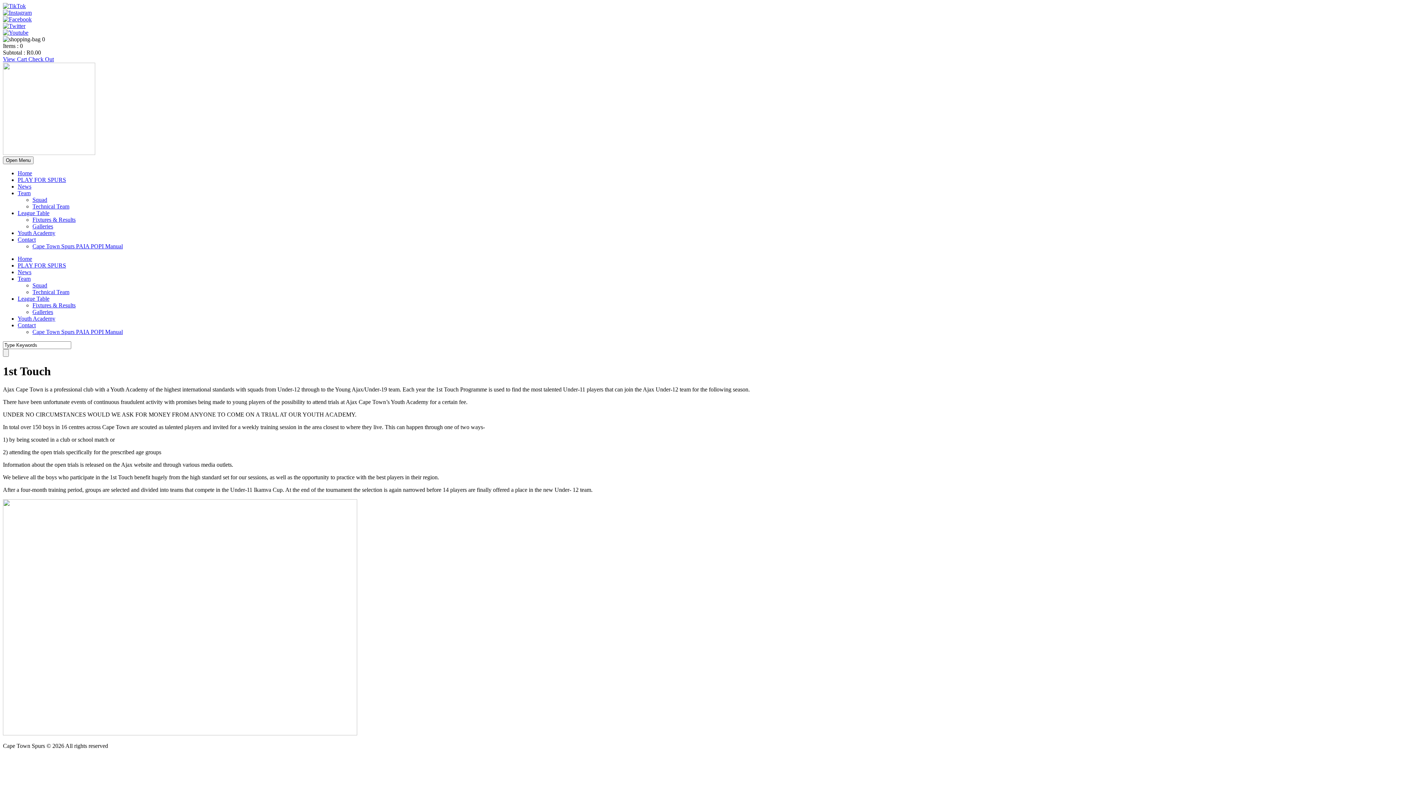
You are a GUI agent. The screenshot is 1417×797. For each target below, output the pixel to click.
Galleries (42, 226)
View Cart (15, 59)
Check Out (41, 59)
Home (25, 173)
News (24, 186)
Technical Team (50, 206)
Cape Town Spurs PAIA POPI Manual (77, 246)
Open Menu (18, 160)
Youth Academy (36, 233)
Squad (39, 200)
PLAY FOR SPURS (42, 180)
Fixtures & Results (54, 220)
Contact (27, 240)
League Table (33, 213)
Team (24, 193)
